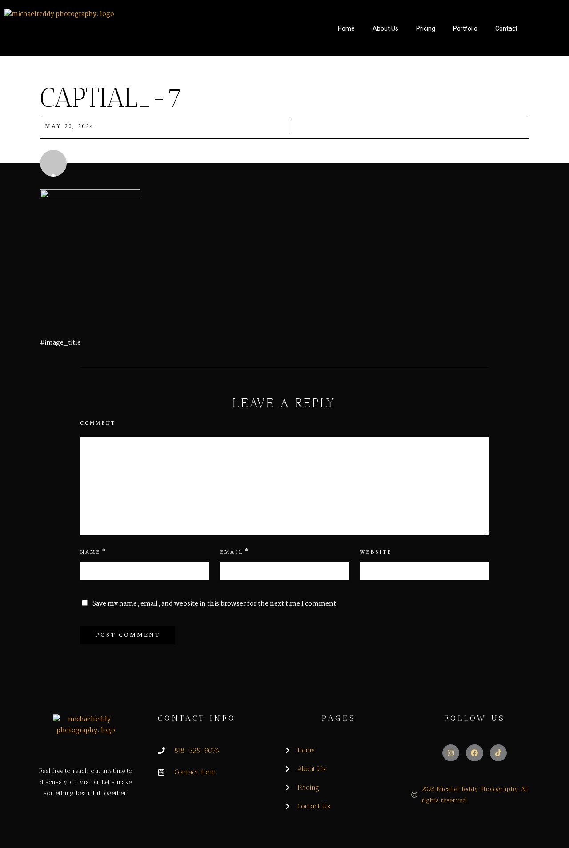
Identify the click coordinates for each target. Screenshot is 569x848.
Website (376, 552)
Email (231, 552)
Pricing (425, 28)
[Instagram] (450, 752)
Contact (506, 28)
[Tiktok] (498, 752)
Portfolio (465, 28)
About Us (385, 28)
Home (346, 28)
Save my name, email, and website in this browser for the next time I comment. (215, 604)
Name (90, 552)
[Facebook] (474, 752)
